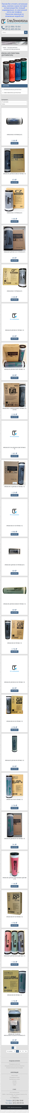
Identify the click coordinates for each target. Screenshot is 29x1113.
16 (14, 1051)
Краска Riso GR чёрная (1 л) (14, 643)
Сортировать (4, 99)
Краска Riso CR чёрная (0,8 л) (14, 134)
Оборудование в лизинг (14, 1077)
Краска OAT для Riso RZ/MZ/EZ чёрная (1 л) (14, 173)
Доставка (14, 1081)
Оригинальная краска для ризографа (12, 89)
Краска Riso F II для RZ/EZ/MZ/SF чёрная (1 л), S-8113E (14, 409)
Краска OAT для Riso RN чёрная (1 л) (14, 760)
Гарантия (14, 1083)
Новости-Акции (14, 1075)
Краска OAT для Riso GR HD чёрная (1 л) (14, 682)
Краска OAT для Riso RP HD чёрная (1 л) (14, 838)
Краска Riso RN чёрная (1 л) (14, 995)
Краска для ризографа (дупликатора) (12, 49)
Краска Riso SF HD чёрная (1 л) (14, 525)
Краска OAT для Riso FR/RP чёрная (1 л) (14, 369)
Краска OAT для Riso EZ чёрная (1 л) (14, 330)
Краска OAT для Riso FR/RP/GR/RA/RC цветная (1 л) (14, 878)
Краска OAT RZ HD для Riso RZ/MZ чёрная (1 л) (14, 448)
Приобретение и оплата (14, 1079)
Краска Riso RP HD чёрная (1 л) (14, 917)
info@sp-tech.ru (16, 1097)
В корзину (15, 143)
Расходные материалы (12, 47)
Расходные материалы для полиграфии (14, 1067)
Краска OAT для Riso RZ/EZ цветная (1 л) (14, 956)
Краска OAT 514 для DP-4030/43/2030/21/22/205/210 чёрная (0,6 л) (14, 1034)
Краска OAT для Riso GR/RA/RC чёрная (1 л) (14, 604)
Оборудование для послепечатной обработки (14, 1066)
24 (17, 1051)
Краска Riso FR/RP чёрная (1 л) (14, 799)
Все (26, 1051)
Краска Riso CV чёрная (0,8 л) (14, 291)
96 (22, 1051)
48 (20, 1051)
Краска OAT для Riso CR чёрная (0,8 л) (14, 565)
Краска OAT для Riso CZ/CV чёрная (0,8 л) (14, 252)
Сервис (14, 1084)
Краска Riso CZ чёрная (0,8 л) (14, 213)
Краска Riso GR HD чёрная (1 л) (14, 721)
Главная (4, 47)
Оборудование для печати (14, 1064)
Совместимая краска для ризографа (12, 92)
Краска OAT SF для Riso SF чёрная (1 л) (14, 486)
